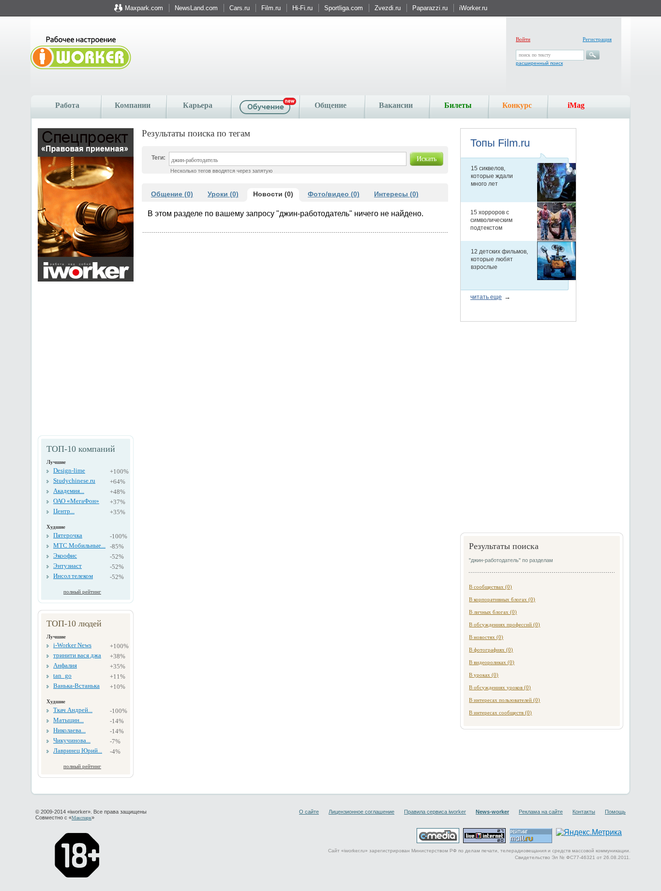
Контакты (583, 812)
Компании (132, 105)
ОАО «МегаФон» (76, 501)
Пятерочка (67, 535)
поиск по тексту (535, 55)
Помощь (615, 812)
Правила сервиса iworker (435, 812)
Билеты (458, 105)
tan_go (62, 675)
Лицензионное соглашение (361, 812)
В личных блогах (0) (493, 612)
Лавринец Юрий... (77, 750)
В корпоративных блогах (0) (502, 599)
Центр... (64, 511)
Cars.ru (239, 8)
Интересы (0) (396, 194)
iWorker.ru (473, 8)
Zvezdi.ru (388, 8)
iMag (576, 105)
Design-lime (69, 470)
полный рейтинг (82, 591)
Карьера (197, 105)
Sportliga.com (343, 8)
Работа (67, 105)
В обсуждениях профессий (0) (504, 624)
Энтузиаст (67, 565)
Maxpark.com (144, 8)
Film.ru (271, 8)
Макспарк (81, 817)
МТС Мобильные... (79, 545)
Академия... (68, 490)
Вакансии (396, 105)
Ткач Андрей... (72, 709)
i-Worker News (72, 645)
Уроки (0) (223, 194)
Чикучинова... (71, 740)
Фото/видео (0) (334, 194)
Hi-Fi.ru (302, 8)
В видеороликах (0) (491, 662)
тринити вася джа (77, 655)
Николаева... (69, 730)
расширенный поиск (539, 63)
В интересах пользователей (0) (504, 700)
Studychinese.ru (74, 480)
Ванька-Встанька (76, 685)
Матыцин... (68, 720)
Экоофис (65, 555)
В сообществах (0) (490, 587)
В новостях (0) (486, 637)
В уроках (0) (483, 675)
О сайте (309, 812)
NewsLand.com (196, 8)
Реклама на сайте (541, 812)
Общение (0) (172, 194)
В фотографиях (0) (491, 650)
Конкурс (517, 105)
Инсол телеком (73, 575)
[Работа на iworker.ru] (80, 53)
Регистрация (597, 39)
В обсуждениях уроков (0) (500, 687)
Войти (523, 39)
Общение (330, 105)
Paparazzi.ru (430, 8)
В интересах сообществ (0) (500, 712)
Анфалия (65, 665)
